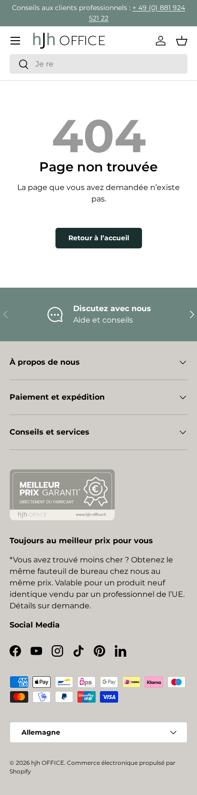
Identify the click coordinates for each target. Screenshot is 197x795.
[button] (181, 40)
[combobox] (98, 64)
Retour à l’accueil (98, 238)
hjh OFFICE (47, 762)
